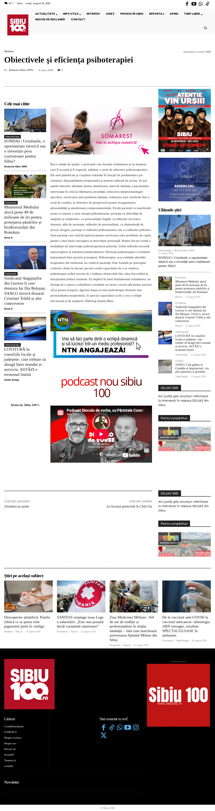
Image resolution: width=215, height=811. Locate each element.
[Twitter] (104, 736)
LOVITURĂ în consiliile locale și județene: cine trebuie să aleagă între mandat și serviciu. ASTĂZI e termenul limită (25, 362)
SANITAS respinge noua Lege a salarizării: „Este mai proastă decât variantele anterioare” (80, 621)
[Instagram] (136, 728)
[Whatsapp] (200, 4)
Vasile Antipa (11, 379)
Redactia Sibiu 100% (21, 70)
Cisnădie (179, 361)
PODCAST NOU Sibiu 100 (101, 387)
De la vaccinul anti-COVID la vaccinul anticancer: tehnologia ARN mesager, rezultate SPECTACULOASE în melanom (186, 626)
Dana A (8, 237)
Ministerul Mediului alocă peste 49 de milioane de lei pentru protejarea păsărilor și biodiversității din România (23, 219)
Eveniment (10, 202)
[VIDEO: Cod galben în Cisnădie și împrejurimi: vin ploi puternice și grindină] (165, 366)
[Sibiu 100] (17, 24)
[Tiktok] (207, 4)
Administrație (12, 136)
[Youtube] (193, 4)
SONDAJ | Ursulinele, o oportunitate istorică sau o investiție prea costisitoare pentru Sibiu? (25, 151)
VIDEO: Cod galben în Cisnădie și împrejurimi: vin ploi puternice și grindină (192, 368)
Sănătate (9, 51)
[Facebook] (187, 4)
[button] (205, 27)
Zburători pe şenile (16, 506)
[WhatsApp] (206, 76)
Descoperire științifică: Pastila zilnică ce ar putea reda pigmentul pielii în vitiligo (27, 621)
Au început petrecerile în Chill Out (129, 506)
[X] (187, 76)
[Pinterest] (197, 76)
